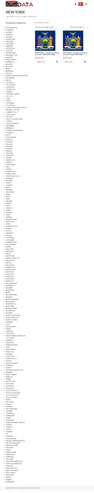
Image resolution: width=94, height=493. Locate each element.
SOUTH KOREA (11, 397)
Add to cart (41, 62)
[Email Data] (19, 3)
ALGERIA (9, 37)
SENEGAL (9, 377)
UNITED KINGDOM (13, 443)
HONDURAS (10, 171)
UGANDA (9, 432)
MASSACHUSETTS (13, 258)
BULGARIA (10, 82)
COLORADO (10, 105)
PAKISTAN (10, 333)
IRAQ (8, 199)
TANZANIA (10, 413)
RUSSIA (8, 368)
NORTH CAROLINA (13, 315)
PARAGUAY (10, 343)
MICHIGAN (10, 265)
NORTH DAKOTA (12, 317)
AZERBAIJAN (11, 53)
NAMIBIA (9, 288)
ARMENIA (9, 46)
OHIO (8, 324)
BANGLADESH (11, 60)
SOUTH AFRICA (12, 390)
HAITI (8, 167)
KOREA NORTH (12, 226)
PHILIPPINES (10, 349)
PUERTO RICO (11, 359)
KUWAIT (9, 228)
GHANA (9, 158)
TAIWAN (9, 411)
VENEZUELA (10, 454)
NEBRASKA (10, 290)
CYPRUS (9, 121)
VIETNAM (9, 459)
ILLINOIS (9, 185)
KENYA (8, 224)
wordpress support (51, 492)
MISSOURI (10, 272)
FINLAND (9, 146)
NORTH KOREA (12, 320)
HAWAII (9, 169)
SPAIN (8, 400)
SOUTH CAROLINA (13, 393)
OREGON (9, 331)
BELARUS (9, 64)
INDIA (8, 187)
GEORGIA (9, 153)
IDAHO (8, 183)
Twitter (8, 429)
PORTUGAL (10, 356)
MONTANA (10, 279)
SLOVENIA (10, 386)
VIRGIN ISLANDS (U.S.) (14, 461)
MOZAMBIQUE (11, 283)
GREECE (9, 162)
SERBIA (8, 379)
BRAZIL (8, 80)
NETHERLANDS (11, 295)
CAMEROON (10, 89)
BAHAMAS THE (11, 55)
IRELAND (9, 201)
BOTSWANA (10, 78)
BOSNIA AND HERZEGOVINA (17, 76)
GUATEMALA (11, 165)
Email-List (9, 139)
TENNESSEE (10, 416)
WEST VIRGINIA (12, 470)
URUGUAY (10, 448)
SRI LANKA (10, 402)
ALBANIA (9, 34)
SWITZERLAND (11, 409)
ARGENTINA (10, 39)
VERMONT (10, 457)
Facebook (9, 144)
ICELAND (9, 181)
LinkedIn (9, 235)
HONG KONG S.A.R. (13, 176)
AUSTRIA (9, 50)
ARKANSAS (10, 44)
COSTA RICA (11, 114)
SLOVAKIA (10, 384)
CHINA (8, 101)
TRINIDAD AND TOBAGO (15, 422)
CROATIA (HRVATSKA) (14, 119)
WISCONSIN (10, 473)
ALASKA (9, 32)
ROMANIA (10, 365)
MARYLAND (10, 256)
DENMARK (10, 128)
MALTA (8, 254)
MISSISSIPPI (10, 270)
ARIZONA (9, 41)
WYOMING (10, 475)
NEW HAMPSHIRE (12, 299)
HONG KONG (11, 174)
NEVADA (9, 297)
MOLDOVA (10, 274)
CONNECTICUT (12, 112)
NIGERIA (9, 313)
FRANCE (9, 151)
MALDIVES (10, 251)
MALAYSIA (10, 249)
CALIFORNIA (10, 85)
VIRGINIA (9, 466)
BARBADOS (10, 62)
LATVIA (9, 231)
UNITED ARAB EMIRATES (15, 441)
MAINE (8, 247)
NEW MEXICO (11, 304)
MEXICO (9, 263)
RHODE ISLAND (11, 363)
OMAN (8, 329)
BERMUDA (10, 71)
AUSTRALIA (10, 48)
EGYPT (8, 135)
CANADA (9, 92)
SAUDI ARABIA (11, 374)
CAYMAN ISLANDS (13, 94)
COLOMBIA (10, 103)
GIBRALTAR (10, 160)
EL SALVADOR (11, 137)
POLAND (9, 354)
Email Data (24, 488)
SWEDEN (9, 406)
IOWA (8, 194)
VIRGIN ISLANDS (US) (14, 463)
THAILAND (10, 420)
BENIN (8, 69)
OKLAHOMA (10, 327)
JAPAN (8, 210)
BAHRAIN (9, 57)
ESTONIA (9, 142)
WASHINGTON (11, 468)
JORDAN (9, 212)
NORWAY (9, 322)
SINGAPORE (10, 381)
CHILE (8, 98)
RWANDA (9, 372)
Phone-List (10, 352)
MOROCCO (10, 281)
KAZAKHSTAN (11, 219)
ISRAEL (8, 203)
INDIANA (9, 190)
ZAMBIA (9, 479)
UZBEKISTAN (11, 452)
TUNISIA (9, 425)
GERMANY (10, 155)
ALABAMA (10, 30)
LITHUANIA (10, 238)
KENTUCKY (10, 222)
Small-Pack (9, 388)
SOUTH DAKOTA (12, 395)
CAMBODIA (10, 87)
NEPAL (8, 292)
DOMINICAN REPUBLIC (14, 130)
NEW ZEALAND (11, 308)
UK (7, 434)
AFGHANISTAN (11, 28)
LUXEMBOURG (11, 242)
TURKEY (9, 427)
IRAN (8, 196)
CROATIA (9, 117)
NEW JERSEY (10, 301)
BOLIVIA (9, 73)
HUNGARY (10, 178)
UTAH (8, 450)
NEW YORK (10, 306)
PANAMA (9, 340)
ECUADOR (10, 133)
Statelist (9, 404)
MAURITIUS (10, 260)
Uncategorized (11, 438)
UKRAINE (9, 436)
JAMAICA (9, 208)
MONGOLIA (10, 276)
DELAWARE (10, 126)
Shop (11, 16)
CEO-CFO (9, 96)
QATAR (8, 361)
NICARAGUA (10, 311)
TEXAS (8, 418)
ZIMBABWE (10, 482)
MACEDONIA (11, 244)
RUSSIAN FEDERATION (14, 370)
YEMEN (8, 477)
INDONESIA (10, 192)
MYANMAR (10, 285)
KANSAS (9, 217)
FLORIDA (9, 149)
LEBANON (9, 233)
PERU (8, 347)
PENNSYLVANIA (12, 345)
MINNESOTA (10, 267)
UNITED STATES (12, 445)
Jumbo (8, 215)
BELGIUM (9, 66)
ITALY (8, 206)
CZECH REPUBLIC (12, 123)
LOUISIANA (10, 240)
